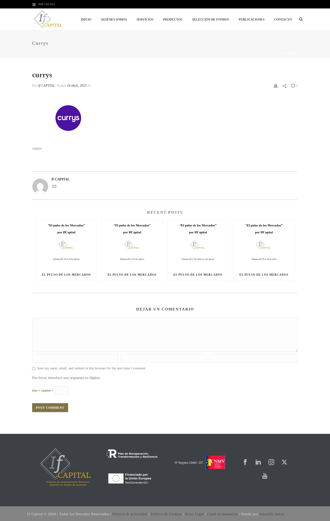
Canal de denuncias (222, 514)
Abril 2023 (272, 53)
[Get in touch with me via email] (54, 187)
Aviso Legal (194, 514)
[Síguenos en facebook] (245, 462)
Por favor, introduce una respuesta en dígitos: (66, 378)
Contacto (283, 19)
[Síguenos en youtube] (265, 476)
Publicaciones (252, 19)
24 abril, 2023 (76, 85)
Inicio (86, 19)
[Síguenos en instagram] (271, 462)
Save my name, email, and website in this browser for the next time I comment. (91, 368)
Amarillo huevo (271, 514)
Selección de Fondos (210, 19)
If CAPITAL (46, 85)
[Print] (276, 85)
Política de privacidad (129, 514)
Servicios (144, 19)
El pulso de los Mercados (66, 274)
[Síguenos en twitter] (284, 462)
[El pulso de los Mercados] (66, 244)
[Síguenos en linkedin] (258, 462)
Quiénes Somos (114, 19)
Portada (255, 53)
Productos (172, 19)
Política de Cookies (166, 514)
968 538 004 (46, 4)
